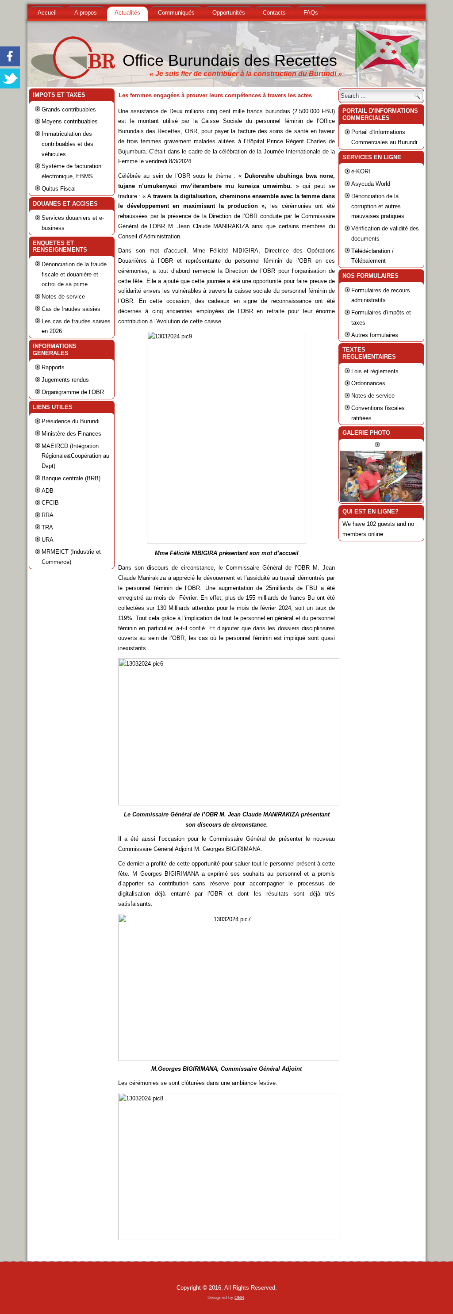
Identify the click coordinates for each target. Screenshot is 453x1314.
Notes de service (63, 296)
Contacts (274, 12)
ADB (48, 490)
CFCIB (50, 502)
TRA (47, 527)
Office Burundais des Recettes (230, 60)
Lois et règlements (375, 371)
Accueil (47, 12)
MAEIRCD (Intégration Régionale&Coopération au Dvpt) (75, 456)
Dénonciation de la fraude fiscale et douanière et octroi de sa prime (74, 274)
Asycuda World (370, 183)
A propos (85, 12)
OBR (239, 1297)
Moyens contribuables (70, 121)
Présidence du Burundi (71, 421)
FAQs (310, 12)
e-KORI (360, 171)
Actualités (127, 12)
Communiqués (176, 12)
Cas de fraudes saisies (71, 309)
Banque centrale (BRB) (71, 478)
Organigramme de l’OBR (73, 392)
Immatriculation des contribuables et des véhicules (67, 143)
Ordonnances (368, 383)
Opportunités (228, 12)
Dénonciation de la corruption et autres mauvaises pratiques (377, 206)
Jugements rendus (65, 379)
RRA (48, 515)
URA (48, 539)
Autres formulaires (374, 335)
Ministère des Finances (71, 433)
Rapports (53, 367)
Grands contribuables (69, 109)
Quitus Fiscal (59, 188)
